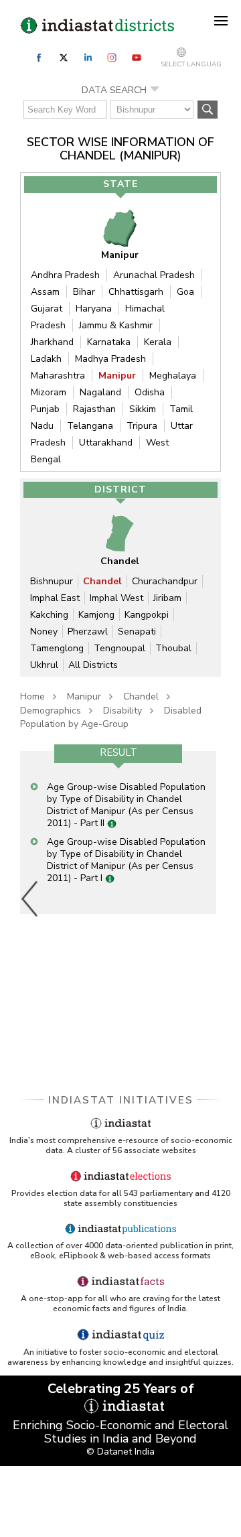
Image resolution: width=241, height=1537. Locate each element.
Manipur (117, 375)
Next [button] (213, 898)
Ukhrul (44, 665)
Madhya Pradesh (110, 358)
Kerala (157, 342)
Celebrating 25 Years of (121, 1389)
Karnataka (109, 342)
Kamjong (96, 614)
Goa (185, 291)
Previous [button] (30, 898)
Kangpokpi (147, 614)
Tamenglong (57, 648)
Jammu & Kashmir (116, 325)
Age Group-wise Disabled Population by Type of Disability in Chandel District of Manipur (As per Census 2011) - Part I (126, 860)
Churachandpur (164, 581)
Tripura (142, 425)
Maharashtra (58, 375)
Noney (44, 631)
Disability (122, 710)
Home (32, 696)
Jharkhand (52, 342)
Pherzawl (88, 631)
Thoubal (173, 648)
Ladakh (46, 358)
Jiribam (167, 598)
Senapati (137, 631)
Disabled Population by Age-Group (111, 717)
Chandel (102, 581)
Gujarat (46, 308)
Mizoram (48, 392)
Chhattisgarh (135, 291)
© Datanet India (120, 1451)
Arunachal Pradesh (154, 275)
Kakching (49, 614)
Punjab (45, 409)
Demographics (50, 710)
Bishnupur (51, 581)
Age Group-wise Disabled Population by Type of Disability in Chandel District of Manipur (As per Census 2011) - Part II (126, 805)
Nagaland (100, 392)
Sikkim (142, 409)
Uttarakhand (106, 442)
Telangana (90, 425)
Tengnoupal (119, 648)
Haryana (94, 308)
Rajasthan (94, 409)
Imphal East (55, 598)
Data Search (114, 90)
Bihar (84, 291)
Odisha (150, 392)
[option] (118, 832)
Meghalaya (172, 375)
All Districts (93, 665)
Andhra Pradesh (65, 275)
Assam (45, 291)
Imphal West (116, 598)
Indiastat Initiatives (120, 1100)
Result (118, 752)
